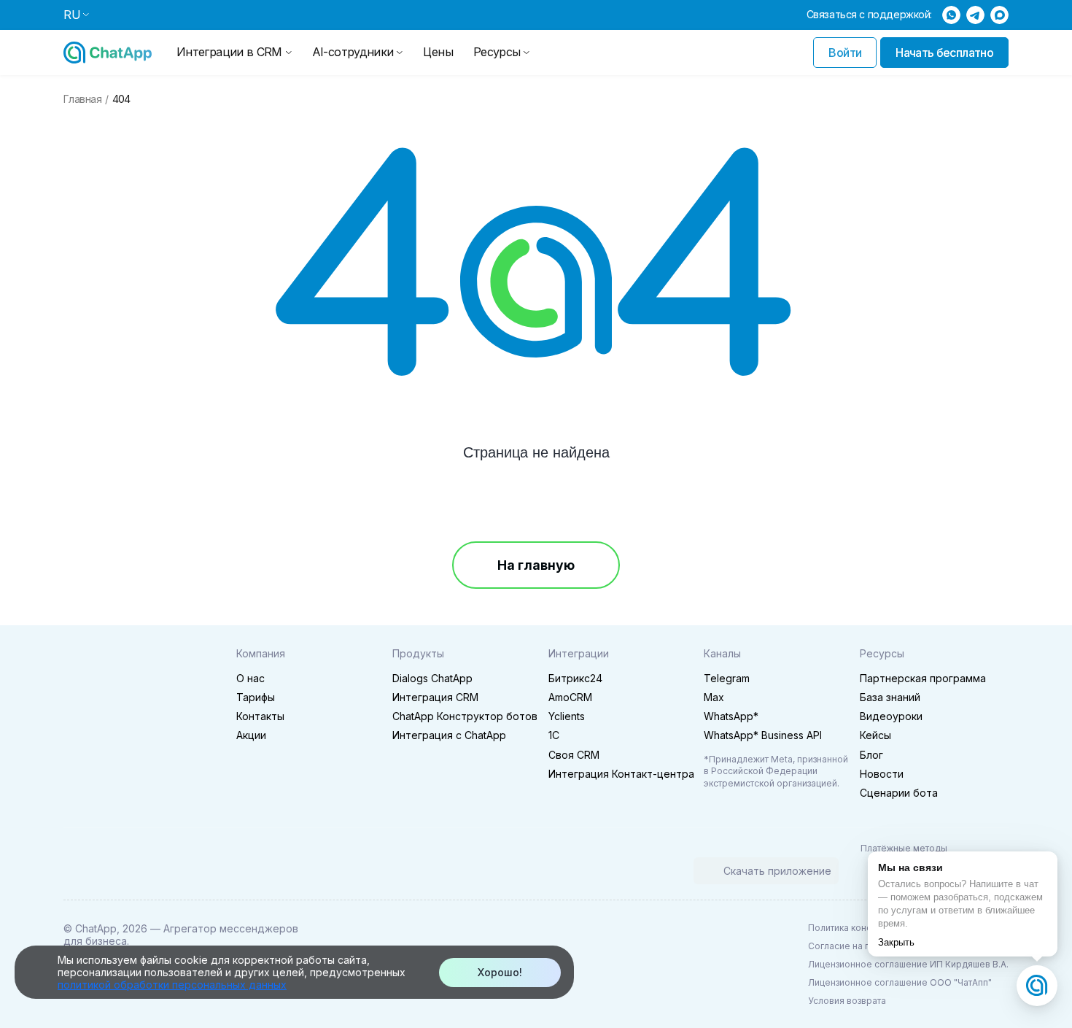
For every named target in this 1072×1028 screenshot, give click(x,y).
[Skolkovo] (83, 784)
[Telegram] (75, 872)
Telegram (727, 678)
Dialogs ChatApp (432, 678)
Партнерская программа (923, 678)
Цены (437, 52)
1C (553, 735)
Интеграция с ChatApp (449, 735)
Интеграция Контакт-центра (621, 774)
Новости (882, 774)
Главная (82, 99)
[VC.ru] (197, 872)
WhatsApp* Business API (763, 735)
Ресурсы (497, 52)
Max (714, 697)
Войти (844, 52)
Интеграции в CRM (229, 52)
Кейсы (875, 735)
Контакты (260, 716)
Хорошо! (500, 972)
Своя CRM (573, 755)
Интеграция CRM (435, 697)
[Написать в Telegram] (975, 15)
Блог (871, 755)
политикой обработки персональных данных (172, 984)
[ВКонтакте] (105, 872)
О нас (250, 678)
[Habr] (167, 872)
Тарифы (255, 697)
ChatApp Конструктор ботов (464, 716)
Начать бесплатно (944, 52)
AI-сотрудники (353, 52)
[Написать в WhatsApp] (951, 15)
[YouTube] (136, 872)
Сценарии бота (899, 793)
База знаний (890, 697)
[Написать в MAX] (999, 15)
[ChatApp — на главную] (107, 52)
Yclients (566, 716)
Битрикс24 (575, 678)
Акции (251, 735)
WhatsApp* (731, 716)
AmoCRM (570, 697)
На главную (536, 565)
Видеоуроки (891, 716)
